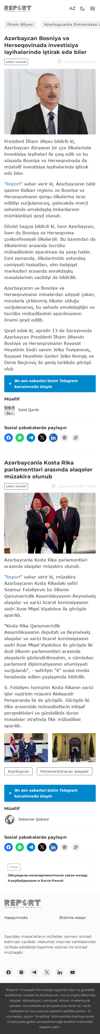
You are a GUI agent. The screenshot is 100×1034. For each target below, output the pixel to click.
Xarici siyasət (16, 62)
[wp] (19, 437)
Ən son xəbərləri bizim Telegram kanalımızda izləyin (46, 383)
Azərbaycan (18, 771)
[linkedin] (53, 437)
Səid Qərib (28, 409)
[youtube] (72, 972)
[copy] (75, 437)
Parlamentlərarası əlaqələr (64, 771)
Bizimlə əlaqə (72, 917)
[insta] (21, 972)
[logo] (17, 8)
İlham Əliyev (20, 24)
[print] (64, 437)
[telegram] (31, 437)
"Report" (13, 183)
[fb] (8, 437)
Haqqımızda (15, 917)
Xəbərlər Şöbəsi (33, 819)
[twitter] (42, 437)
